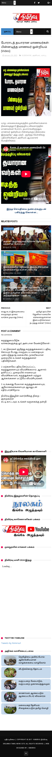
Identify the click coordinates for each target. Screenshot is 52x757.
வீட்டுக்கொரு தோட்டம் (30, 669)
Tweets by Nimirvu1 (11, 643)
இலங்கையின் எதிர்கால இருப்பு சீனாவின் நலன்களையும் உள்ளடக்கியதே (26, 268)
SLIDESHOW (26, 56)
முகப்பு (7, 32)
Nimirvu (32, 748)
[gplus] (49, 3)
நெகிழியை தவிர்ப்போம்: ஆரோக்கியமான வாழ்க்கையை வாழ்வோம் (32, 660)
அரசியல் (36, 56)
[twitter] (39, 3)
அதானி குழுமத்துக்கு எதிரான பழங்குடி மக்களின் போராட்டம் (24, 243)
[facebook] (34, 3)
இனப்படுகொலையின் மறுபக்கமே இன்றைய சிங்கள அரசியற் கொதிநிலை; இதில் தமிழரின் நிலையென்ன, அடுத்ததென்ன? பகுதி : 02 (25, 291)
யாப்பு (43, 56)
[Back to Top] (26, 753)
